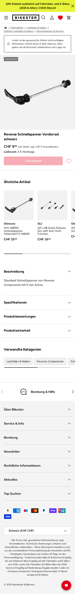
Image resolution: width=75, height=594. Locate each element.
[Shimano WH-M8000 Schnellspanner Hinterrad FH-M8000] (19, 205)
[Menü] (6, 17)
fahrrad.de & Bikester (23, 584)
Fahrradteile (17, 27)
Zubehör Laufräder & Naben (18, 31)
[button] (60, 17)
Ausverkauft (33, 161)
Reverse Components (50, 361)
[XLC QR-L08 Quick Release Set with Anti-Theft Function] (52, 205)
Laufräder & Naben (37, 27)
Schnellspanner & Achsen (50, 31)
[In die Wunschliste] (67, 161)
